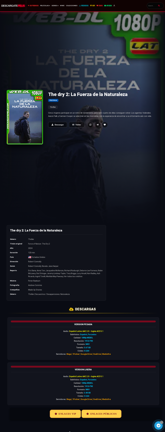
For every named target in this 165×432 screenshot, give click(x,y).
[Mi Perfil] (114, 5)
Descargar (59, 125)
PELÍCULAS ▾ (45, 5)
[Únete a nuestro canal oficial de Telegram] (158, 425)
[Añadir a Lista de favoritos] (105, 125)
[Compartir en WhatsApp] (90, 125)
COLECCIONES (71, 5)
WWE (62, 5)
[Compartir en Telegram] (98, 125)
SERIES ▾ (55, 5)
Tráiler (78, 125)
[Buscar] (159, 6)
